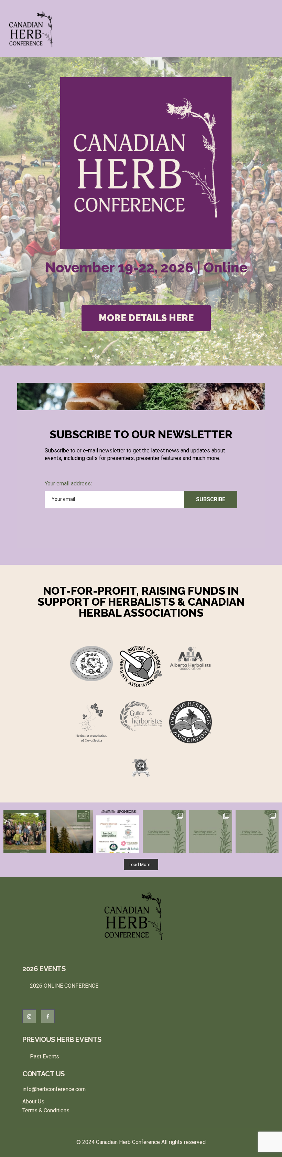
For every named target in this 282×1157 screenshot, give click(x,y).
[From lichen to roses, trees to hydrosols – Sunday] (164, 831)
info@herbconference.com (54, 1089)
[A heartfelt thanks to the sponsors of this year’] (117, 831)
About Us (33, 1101)
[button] (146, 318)
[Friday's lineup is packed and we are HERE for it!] (257, 831)
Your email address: (68, 483)
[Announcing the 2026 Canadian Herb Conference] (71, 831)
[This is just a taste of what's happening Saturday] (210, 831)
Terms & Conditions (45, 1110)
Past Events (44, 1056)
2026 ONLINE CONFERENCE (64, 985)
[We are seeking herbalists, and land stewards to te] (24, 831)
